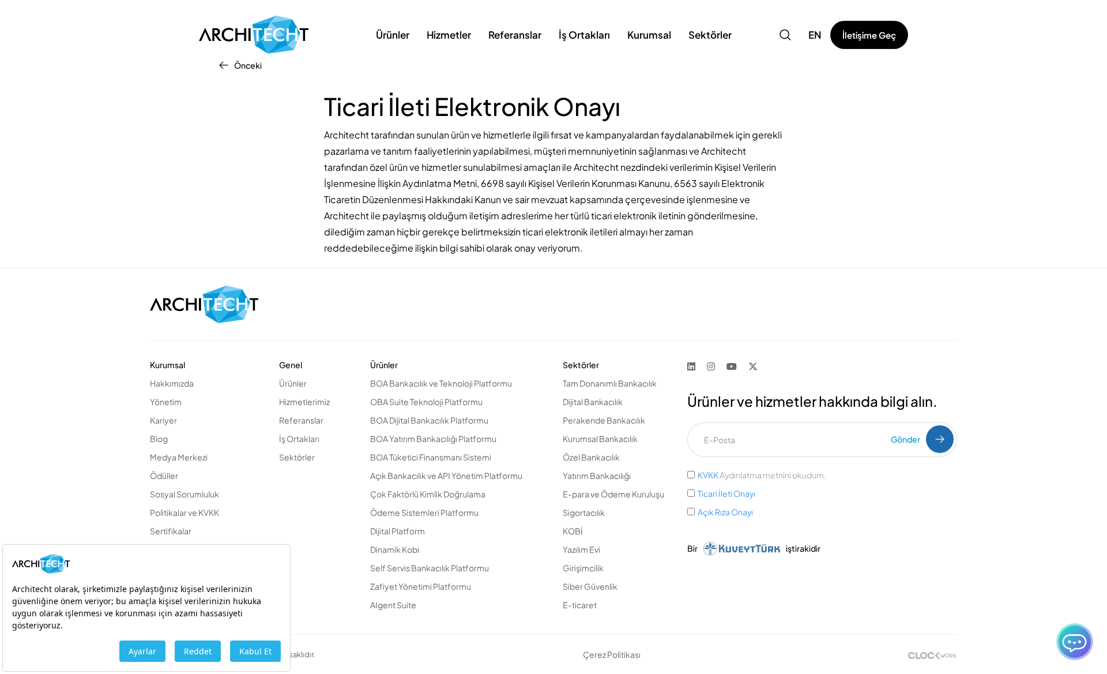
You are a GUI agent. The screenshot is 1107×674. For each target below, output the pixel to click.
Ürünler (293, 383)
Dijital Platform (397, 531)
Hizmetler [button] (449, 34)
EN (815, 34)
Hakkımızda (172, 383)
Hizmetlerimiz (304, 401)
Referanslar (514, 34)
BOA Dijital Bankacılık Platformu (429, 420)
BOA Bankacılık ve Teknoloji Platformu (441, 383)
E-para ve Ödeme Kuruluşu (613, 494)
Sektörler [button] (710, 34)
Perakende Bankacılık (604, 420)
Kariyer (163, 420)
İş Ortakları (299, 438)
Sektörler (297, 457)
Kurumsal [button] (649, 34)
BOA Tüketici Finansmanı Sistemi (430, 457)
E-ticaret (580, 605)
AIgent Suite (393, 605)
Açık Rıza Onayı (725, 512)
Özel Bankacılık (591, 457)
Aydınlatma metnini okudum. (762, 475)
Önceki (248, 65)
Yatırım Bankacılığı (597, 475)
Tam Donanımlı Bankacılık (610, 383)
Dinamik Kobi (394, 549)
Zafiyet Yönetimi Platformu (420, 586)
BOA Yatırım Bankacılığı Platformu (433, 438)
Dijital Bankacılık (593, 401)
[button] (785, 35)
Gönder (905, 439)
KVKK (708, 475)
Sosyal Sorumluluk (184, 494)
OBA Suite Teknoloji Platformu (426, 401)
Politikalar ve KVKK (184, 512)
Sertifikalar (170, 531)
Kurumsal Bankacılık (600, 438)
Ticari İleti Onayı (727, 493)
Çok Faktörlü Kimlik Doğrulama (427, 494)
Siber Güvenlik (590, 586)
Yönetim (166, 401)
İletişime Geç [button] (869, 34)
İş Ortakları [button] (584, 34)
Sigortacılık (584, 512)
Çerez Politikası (612, 654)
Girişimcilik (583, 568)
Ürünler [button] (392, 34)
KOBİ (573, 531)
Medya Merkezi (179, 457)
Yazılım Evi (581, 549)
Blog (159, 438)
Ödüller (164, 475)
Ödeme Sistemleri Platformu (424, 512)
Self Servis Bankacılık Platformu (429, 568)
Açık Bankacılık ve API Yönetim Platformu (446, 475)
